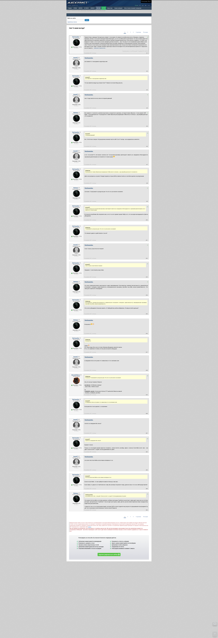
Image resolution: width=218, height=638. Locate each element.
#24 (147, 488)
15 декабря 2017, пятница (90, 53)
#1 (147, 53)
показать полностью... (100, 48)
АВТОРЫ (80, 8)
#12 (147, 258)
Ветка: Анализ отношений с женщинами (132, 8)
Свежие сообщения (118, 8)
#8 (147, 183)
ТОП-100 (98, 8)
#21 (147, 433)
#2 (147, 71)
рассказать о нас (75, 5)
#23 (147, 470)
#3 (147, 89)
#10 (147, 220)
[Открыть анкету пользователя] (76, 45)
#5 (147, 126)
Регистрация (144, 1)
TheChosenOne (75, 36)
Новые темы (109, 8)
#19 (147, 394)
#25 (147, 510)
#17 (147, 352)
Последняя (145, 32)
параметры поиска (72, 22)
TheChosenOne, (89, 58)
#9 (147, 201)
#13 (147, 277)
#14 (147, 295)
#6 (147, 146)
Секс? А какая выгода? (100, 10)
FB (140, 5)
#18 (147, 370)
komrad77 (75, 57)
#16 (147, 333)
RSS (149, 5)
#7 (147, 164)
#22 (147, 451)
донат (137, 5)
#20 (147, 413)
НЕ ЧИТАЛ (86, 8)
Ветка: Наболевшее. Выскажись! (85, 10)
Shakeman (75, 112)
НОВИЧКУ (93, 8)
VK (143, 5)
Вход (149, 1)
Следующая (138, 32)
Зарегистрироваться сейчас (108, 554)
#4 (147, 108)
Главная (68, 10)
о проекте (69, 5)
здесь (89, 526)
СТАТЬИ (75, 8)
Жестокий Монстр (75, 375)
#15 (147, 313)
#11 (147, 240)
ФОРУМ (103, 8)
